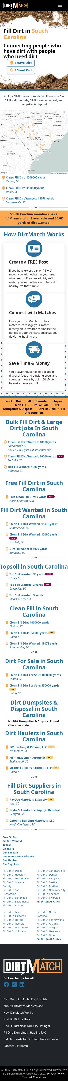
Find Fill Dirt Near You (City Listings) (26, 1026)
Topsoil (58, 401)
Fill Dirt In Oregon (47, 927)
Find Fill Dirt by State (16, 1019)
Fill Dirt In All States (49, 939)
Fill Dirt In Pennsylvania (51, 919)
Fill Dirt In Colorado (14, 931)
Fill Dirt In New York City (51, 890)
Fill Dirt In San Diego (15, 897)
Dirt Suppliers (11, 864)
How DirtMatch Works (18, 1012)
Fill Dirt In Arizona (47, 923)
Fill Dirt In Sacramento (16, 901)
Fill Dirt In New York (48, 931)
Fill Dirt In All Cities (48, 901)
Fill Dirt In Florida (13, 919)
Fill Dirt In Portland (48, 886)
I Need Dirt (23, 70)
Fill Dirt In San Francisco (51, 870)
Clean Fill (19, 405)
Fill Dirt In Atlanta (13, 905)
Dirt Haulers (47, 409)
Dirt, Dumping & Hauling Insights (25, 999)
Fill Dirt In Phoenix (48, 893)
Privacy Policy (55, 1073)
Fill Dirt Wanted (37, 401)
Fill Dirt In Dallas (12, 870)
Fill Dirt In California (15, 916)
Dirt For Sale (39, 405)
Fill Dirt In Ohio (46, 935)
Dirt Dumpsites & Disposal (31, 407)
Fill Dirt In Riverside (48, 897)
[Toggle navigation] (60, 5)
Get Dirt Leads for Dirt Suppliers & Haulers (31, 1039)
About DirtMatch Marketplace (23, 1006)
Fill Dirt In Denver (47, 874)
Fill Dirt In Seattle (47, 882)
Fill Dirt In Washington (16, 927)
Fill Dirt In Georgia (13, 923)
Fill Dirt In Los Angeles (16, 878)
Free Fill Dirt (13, 401)
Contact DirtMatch (15, 1046)
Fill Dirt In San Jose (48, 878)
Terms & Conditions (34, 1077)
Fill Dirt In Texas (12, 912)
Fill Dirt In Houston (14, 874)
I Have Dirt (23, 63)
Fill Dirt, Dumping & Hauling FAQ (24, 1032)
